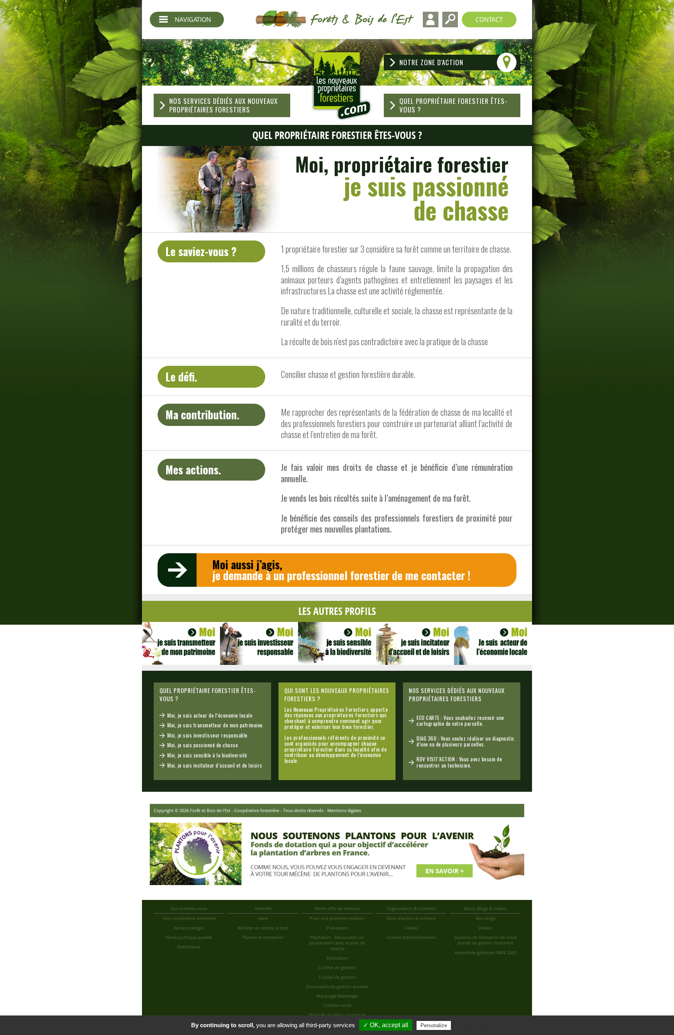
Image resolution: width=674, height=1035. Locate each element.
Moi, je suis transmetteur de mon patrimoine (215, 725)
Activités (263, 908)
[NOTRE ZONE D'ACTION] (452, 53)
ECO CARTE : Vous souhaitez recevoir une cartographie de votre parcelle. (460, 721)
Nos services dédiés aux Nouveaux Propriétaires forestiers (223, 105)
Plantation (337, 928)
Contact (489, 19)
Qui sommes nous (188, 908)
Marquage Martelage (337, 996)
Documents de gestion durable (337, 986)
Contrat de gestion (337, 967)
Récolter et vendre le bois (263, 928)
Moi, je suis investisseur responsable (207, 735)
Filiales (411, 928)
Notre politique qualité (189, 937)
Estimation (337, 958)
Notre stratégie (189, 928)
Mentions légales (344, 810)
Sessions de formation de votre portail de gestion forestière (485, 940)
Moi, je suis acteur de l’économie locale (209, 715)
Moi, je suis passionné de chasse (202, 745)
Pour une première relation (337, 918)
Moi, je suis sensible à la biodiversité (207, 755)
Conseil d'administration (411, 937)
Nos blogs (485, 918)
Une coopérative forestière (189, 918)
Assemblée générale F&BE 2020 (485, 952)
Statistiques (188, 946)
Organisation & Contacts (411, 908)
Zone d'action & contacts (411, 918)
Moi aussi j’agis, (341, 569)
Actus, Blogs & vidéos (485, 908)
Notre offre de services (337, 908)
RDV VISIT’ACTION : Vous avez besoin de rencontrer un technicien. (459, 762)
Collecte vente (337, 1005)
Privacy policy (471, 1025)
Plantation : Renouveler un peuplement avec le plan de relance (337, 942)
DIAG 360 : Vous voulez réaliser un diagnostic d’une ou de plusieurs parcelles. (465, 741)
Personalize (433, 1025)
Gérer (262, 918)
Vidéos (485, 928)
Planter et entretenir (263, 937)
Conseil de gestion (337, 977)
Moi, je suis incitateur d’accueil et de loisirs (215, 765)
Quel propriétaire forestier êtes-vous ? (453, 105)
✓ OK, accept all (385, 1025)
